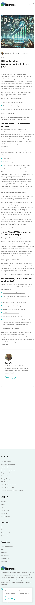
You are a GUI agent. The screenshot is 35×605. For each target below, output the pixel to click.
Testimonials (4, 536)
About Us (3, 530)
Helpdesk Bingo (5, 558)
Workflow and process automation (14, 309)
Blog (2, 549)
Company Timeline (6, 533)
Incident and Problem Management (14, 293)
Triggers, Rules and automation (13, 316)
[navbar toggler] (29, 4)
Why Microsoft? (5, 555)
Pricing (3, 504)
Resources (4, 552)
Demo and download (7, 546)
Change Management (7, 479)
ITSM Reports (4, 482)
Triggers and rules (6, 473)
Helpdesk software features (8, 485)
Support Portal (5, 510)
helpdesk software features (19, 324)
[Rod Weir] (2, 53)
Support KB (4, 513)
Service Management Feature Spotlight (12, 490)
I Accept (10, 598)
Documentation (5, 516)
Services (3, 501)
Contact (3, 527)
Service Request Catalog (8, 464)
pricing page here (6, 339)
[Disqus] (17, 414)
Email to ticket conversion (11, 313)
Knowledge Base (5, 476)
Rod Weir (9, 53)
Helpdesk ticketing (6, 461)
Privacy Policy (4, 561)
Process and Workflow (7, 467)
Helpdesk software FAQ (7, 488)
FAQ (2, 507)
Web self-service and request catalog (14, 302)
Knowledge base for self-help (12, 306)
